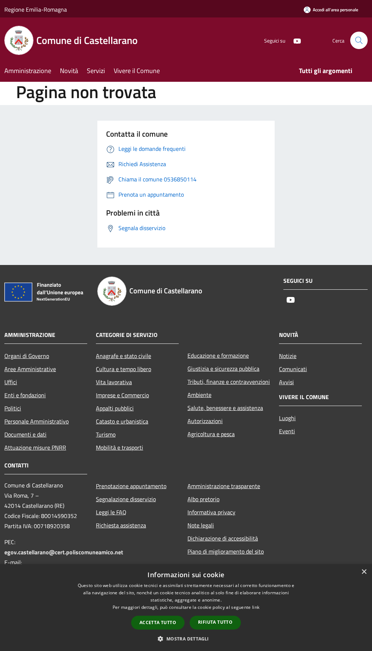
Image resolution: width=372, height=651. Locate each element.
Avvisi (286, 382)
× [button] (364, 572)
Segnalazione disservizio (126, 499)
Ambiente (199, 394)
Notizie (287, 355)
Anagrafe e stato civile (123, 355)
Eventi (287, 431)
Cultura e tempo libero (123, 369)
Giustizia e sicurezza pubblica (223, 368)
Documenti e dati (25, 434)
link (255, 607)
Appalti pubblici (115, 408)
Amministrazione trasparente (223, 486)
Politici (12, 408)
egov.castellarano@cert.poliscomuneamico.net (63, 552)
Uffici (10, 382)
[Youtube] (294, 40)
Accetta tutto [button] (158, 622)
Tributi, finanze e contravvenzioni (228, 381)
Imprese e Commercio (122, 395)
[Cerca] (359, 40)
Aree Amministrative (30, 369)
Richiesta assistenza (121, 525)
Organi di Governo (26, 355)
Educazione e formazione (218, 355)
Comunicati (293, 369)
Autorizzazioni (205, 421)
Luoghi (287, 418)
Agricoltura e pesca (211, 434)
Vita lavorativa (114, 382)
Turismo (106, 434)
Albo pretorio (203, 499)
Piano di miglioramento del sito (225, 551)
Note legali (200, 525)
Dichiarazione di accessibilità (222, 538)
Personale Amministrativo (36, 421)
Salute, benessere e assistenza (225, 407)
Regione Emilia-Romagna (35, 9)
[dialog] (186, 607)
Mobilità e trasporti (119, 447)
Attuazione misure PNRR (35, 447)
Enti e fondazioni (25, 395)
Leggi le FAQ (111, 512)
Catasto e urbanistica (122, 421)
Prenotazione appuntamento (131, 486)
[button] (186, 638)
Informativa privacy (211, 512)
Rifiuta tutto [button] (215, 622)
